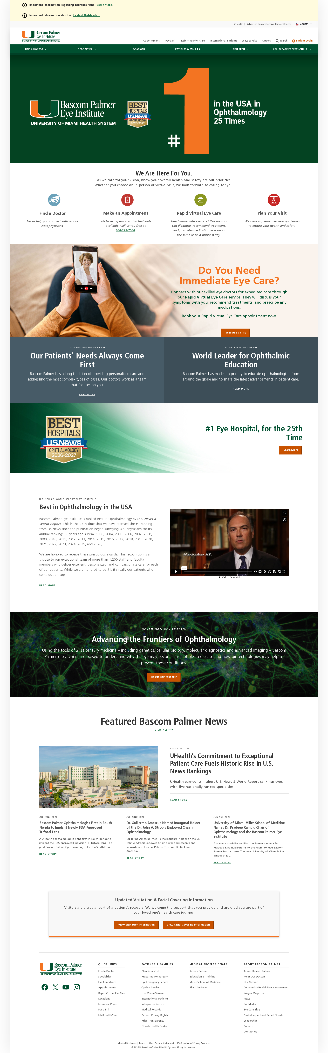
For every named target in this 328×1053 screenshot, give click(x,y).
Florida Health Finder (154, 1026)
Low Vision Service (152, 993)
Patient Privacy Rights (154, 1015)
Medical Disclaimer (128, 1043)
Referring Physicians (193, 41)
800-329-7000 (125, 230)
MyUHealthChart (108, 1015)
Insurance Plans (107, 1004)
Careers (266, 41)
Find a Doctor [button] (34, 49)
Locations (138, 49)
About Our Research (164, 677)
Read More (47, 585)
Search (283, 41)
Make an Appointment (125, 213)
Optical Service (150, 988)
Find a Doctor (52, 214)
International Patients (223, 41)
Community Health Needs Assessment (266, 988)
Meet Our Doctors (254, 977)
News (247, 999)
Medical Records (151, 1010)
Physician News (198, 988)
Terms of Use (146, 1043)
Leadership (250, 1021)
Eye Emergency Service (154, 982)
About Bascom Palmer (257, 971)
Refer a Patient (198, 971)
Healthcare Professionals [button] (290, 49)
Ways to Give (249, 41)
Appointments (152, 41)
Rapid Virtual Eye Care (199, 213)
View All (162, 730)
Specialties (104, 977)
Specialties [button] (85, 49)
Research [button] (239, 49)
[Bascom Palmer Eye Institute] (41, 36)
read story (179, 800)
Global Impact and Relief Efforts (263, 1015)
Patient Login (304, 41)
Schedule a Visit (236, 332)
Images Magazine (254, 993)
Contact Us (250, 1032)
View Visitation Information (136, 924)
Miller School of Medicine (205, 982)
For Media (250, 1004)
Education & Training (202, 977)
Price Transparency (152, 1021)
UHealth (238, 24)
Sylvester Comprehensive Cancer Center (269, 24)
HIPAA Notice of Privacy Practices (193, 1043)
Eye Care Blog (252, 1010)
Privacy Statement (165, 1043)
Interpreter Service (152, 1004)
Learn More (290, 450)
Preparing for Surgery (154, 977)
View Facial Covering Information (188, 924)
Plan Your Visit (272, 213)
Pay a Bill (170, 41)
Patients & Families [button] (188, 49)
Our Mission (251, 982)
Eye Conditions (107, 982)
